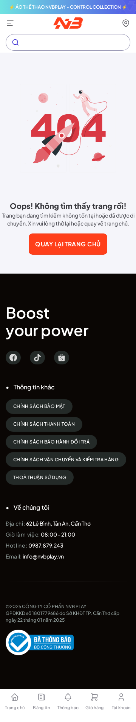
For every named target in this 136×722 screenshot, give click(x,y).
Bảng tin (41, 707)
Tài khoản (121, 707)
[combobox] (68, 42)
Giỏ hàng (94, 707)
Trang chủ (15, 707)
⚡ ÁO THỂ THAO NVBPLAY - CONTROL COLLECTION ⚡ (68, 7)
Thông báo (68, 707)
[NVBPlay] (68, 23)
